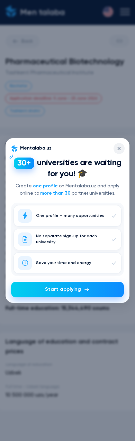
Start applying (63, 289)
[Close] (119, 148)
